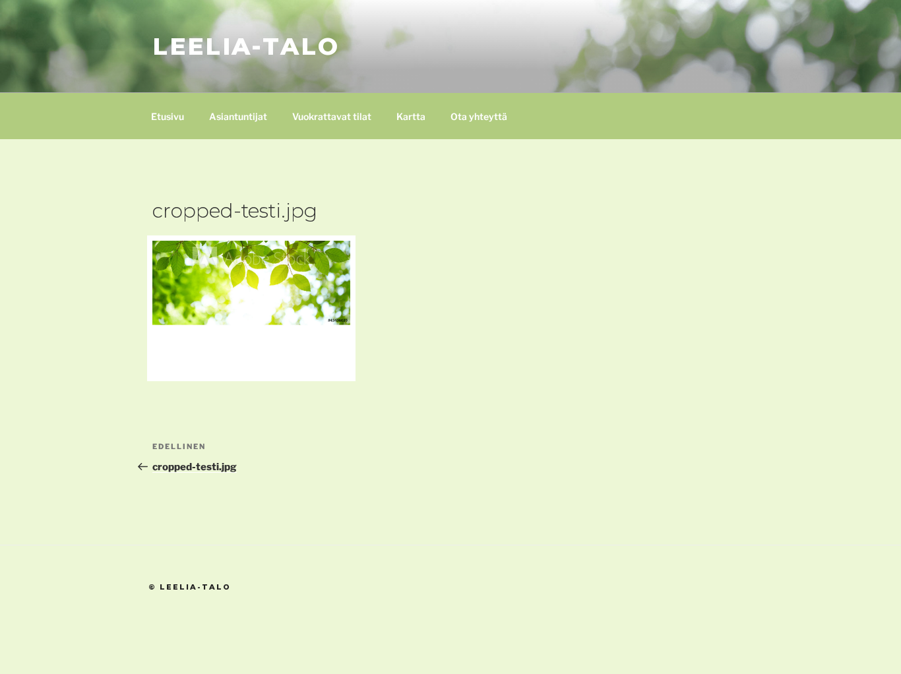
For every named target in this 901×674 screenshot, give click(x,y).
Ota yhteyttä (478, 116)
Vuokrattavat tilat (331, 116)
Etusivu (167, 116)
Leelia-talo (246, 46)
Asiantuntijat (238, 116)
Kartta (410, 116)
